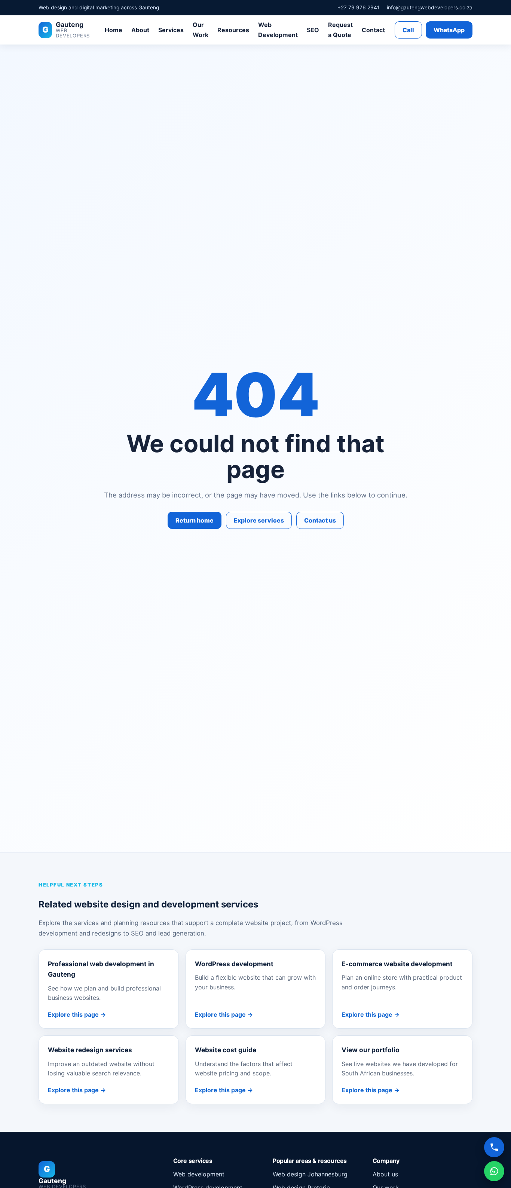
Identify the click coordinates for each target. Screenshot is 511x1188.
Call (408, 30)
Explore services (259, 520)
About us (385, 1174)
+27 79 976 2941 (358, 7)
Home (113, 30)
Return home (194, 520)
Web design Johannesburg (310, 1174)
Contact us (320, 520)
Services (171, 30)
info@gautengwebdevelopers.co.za (429, 7)
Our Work (200, 29)
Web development (198, 1174)
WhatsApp (449, 30)
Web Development (278, 29)
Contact (373, 30)
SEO (313, 30)
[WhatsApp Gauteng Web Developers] (494, 1171)
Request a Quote (340, 29)
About (140, 30)
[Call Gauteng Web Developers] (494, 1147)
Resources (233, 30)
